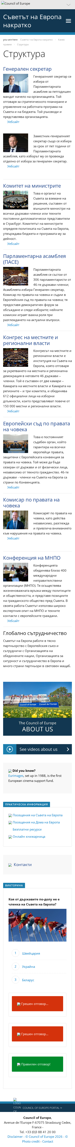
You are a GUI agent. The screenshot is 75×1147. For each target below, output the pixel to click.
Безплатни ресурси (27, 829)
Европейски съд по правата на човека (36, 426)
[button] (37, 4)
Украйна (28, 966)
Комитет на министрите (32, 185)
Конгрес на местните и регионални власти (30, 340)
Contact (47, 1141)
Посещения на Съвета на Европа (37, 815)
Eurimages (15, 775)
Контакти (23, 864)
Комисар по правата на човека (31, 502)
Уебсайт (13, 122)
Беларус (28, 980)
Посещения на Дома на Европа (36, 822)
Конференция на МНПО (32, 557)
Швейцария (31, 953)
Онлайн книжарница (28, 836)
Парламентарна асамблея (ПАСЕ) (34, 258)
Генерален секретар (27, 68)
